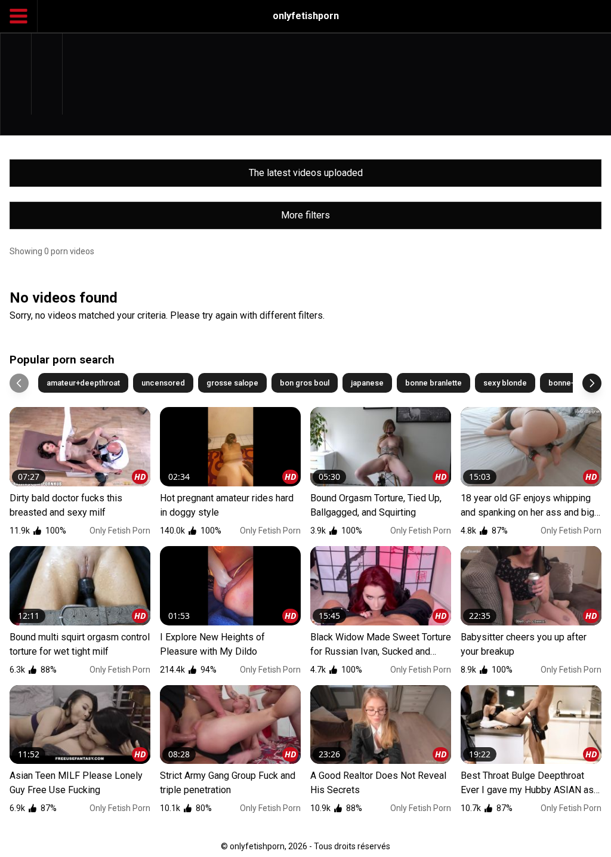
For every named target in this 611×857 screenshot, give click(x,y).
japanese (367, 382)
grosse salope (232, 382)
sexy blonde (505, 382)
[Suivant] (591, 383)
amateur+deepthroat (83, 382)
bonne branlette (433, 382)
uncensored (163, 382)
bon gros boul (304, 382)
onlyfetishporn (306, 15)
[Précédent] (19, 383)
